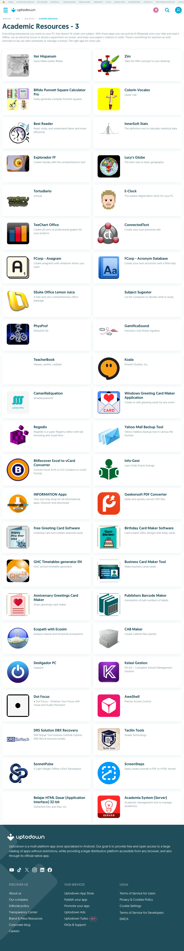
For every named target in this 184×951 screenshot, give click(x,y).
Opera (10, 2)
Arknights (98, 2)
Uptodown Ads (74, 912)
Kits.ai (108, 2)
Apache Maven (69, 2)
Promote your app (77, 906)
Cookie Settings (130, 906)
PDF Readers (42, 2)
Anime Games (84, 2)
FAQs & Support (75, 925)
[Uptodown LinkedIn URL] (42, 870)
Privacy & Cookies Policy (136, 900)
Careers (14, 931)
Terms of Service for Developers (142, 913)
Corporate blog (19, 925)
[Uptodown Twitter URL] (27, 870)
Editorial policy (19, 906)
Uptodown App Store (79, 893)
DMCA (124, 919)
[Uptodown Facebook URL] (50, 870)
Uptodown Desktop (25, 2)
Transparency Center (23, 912)
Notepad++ (55, 2)
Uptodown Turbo (80, 918)
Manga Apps (119, 2)
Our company (18, 900)
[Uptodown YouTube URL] (11, 870)
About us (15, 893)
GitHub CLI (148, 2)
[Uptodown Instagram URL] (34, 870)
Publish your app (75, 900)
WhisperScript (134, 2)
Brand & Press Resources (25, 918)
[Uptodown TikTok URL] (19, 870)
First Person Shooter (165, 2)
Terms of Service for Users (137, 893)
